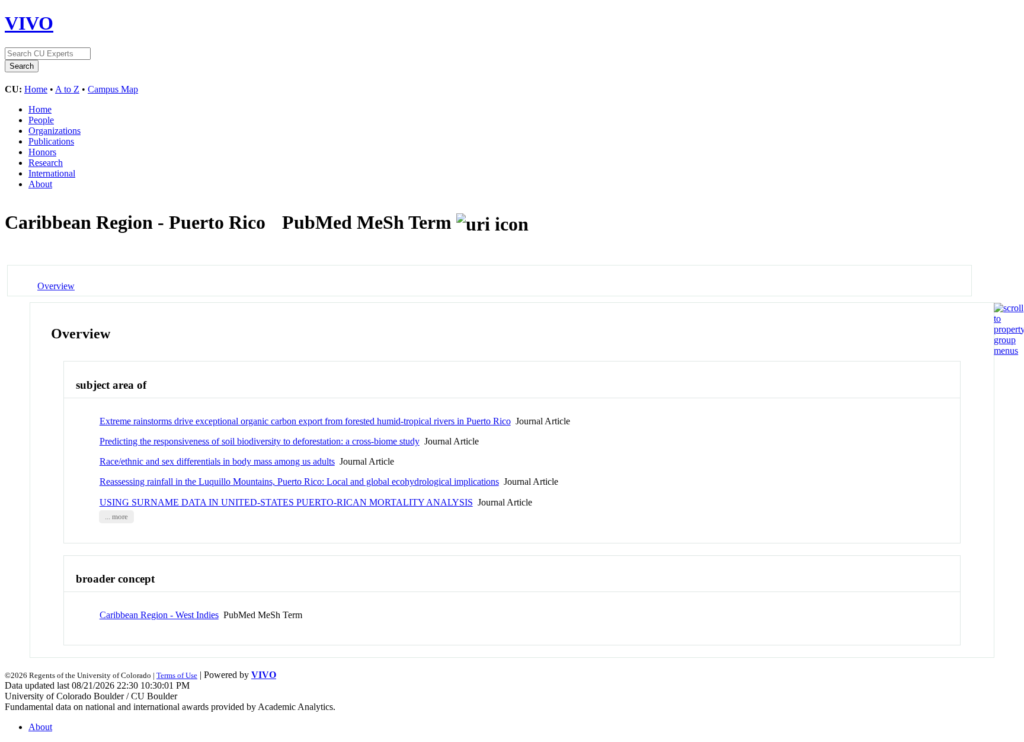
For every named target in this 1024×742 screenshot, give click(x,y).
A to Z (67, 89)
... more (116, 517)
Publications (51, 141)
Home (35, 89)
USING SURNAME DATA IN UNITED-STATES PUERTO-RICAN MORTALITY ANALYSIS (286, 502)
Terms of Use (176, 675)
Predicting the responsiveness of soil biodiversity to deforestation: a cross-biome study (260, 441)
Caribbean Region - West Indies (159, 615)
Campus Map (113, 89)
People (41, 120)
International (51, 173)
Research (45, 163)
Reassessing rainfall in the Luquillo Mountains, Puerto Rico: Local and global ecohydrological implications (299, 481)
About (40, 184)
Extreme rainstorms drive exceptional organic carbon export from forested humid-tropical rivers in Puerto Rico (305, 421)
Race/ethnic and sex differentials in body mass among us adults (217, 461)
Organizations (54, 131)
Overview (56, 286)
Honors (42, 152)
